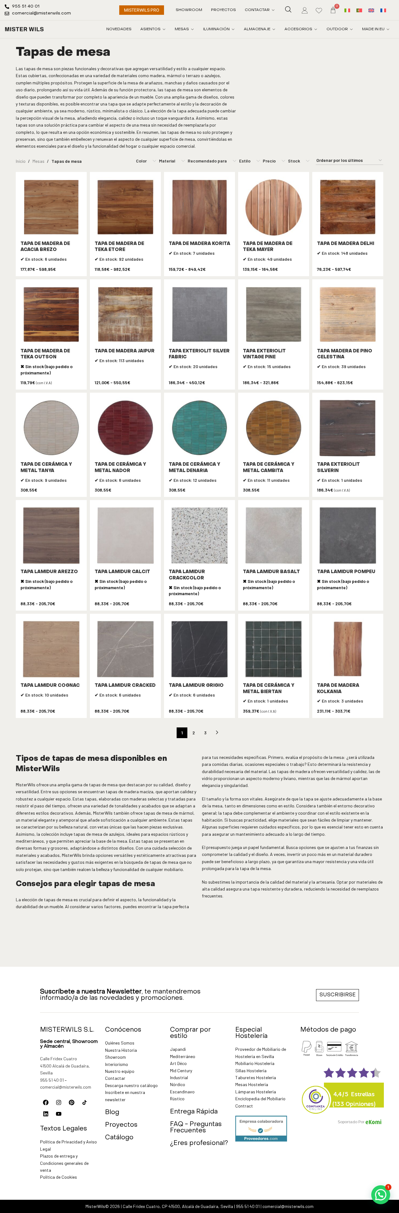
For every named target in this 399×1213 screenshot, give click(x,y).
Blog (112, 1112)
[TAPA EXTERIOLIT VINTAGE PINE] (273, 314)
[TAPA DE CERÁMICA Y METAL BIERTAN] (273, 649)
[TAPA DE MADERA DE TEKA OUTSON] (51, 314)
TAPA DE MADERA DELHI (345, 244)
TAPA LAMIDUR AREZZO (49, 572)
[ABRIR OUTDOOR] (351, 29)
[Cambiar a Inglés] (371, 10)
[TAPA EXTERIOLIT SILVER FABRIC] (199, 314)
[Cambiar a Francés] (383, 10)
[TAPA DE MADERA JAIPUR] (125, 314)
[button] (380, 1194)
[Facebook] (45, 1102)
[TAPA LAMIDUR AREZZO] (51, 535)
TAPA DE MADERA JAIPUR (125, 351)
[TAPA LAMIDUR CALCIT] (125, 535)
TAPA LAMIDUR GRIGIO (196, 686)
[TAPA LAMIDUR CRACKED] (125, 649)
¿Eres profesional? (199, 1143)
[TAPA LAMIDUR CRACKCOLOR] (199, 535)
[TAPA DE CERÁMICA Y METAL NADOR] (125, 428)
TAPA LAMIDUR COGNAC (50, 686)
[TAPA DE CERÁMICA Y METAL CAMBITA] (273, 428)
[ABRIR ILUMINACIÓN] (233, 29)
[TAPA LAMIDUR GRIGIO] (199, 649)
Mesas (38, 161)
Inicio (21, 161)
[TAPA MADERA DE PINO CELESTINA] (347, 314)
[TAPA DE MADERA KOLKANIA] (347, 649)
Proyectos (121, 1125)
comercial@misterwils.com (65, 1087)
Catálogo (119, 1138)
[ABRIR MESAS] (192, 29)
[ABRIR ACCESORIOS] (316, 29)
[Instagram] (58, 1102)
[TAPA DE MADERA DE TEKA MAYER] (273, 207)
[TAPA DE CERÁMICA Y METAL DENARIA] (199, 428)
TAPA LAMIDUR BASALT (271, 572)
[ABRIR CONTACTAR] (273, 10)
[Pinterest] (71, 1102)
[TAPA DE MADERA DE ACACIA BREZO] (51, 207)
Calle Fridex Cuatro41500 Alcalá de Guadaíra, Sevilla (65, 1065)
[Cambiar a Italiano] (347, 10)
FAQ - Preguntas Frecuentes (196, 1127)
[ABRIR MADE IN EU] (388, 29)
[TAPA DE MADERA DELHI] (347, 207)
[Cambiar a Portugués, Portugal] (359, 10)
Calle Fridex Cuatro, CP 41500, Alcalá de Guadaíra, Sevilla (178, 1206)
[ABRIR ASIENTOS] (164, 29)
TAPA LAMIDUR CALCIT (122, 572)
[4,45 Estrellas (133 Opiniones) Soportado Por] (316, 1095)
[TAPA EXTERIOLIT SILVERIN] (347, 428)
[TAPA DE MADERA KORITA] (199, 207)
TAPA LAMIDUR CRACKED (125, 686)
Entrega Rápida (194, 1112)
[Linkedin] (45, 1113)
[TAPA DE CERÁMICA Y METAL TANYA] (51, 428)
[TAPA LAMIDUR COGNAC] (51, 649)
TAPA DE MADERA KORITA (199, 244)
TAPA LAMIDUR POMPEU (346, 572)
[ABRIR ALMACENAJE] (274, 29)
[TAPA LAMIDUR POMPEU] (347, 535)
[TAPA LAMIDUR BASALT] (273, 535)
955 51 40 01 (52, 1080)
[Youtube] (58, 1113)
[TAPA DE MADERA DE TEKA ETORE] (125, 207)
